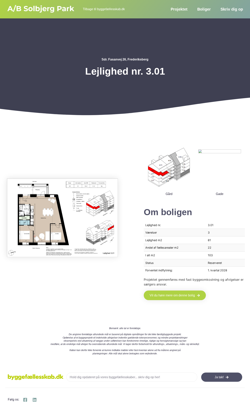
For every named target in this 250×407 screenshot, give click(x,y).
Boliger (204, 9)
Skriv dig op (232, 9)
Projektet (179, 9)
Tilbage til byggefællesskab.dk (104, 9)
